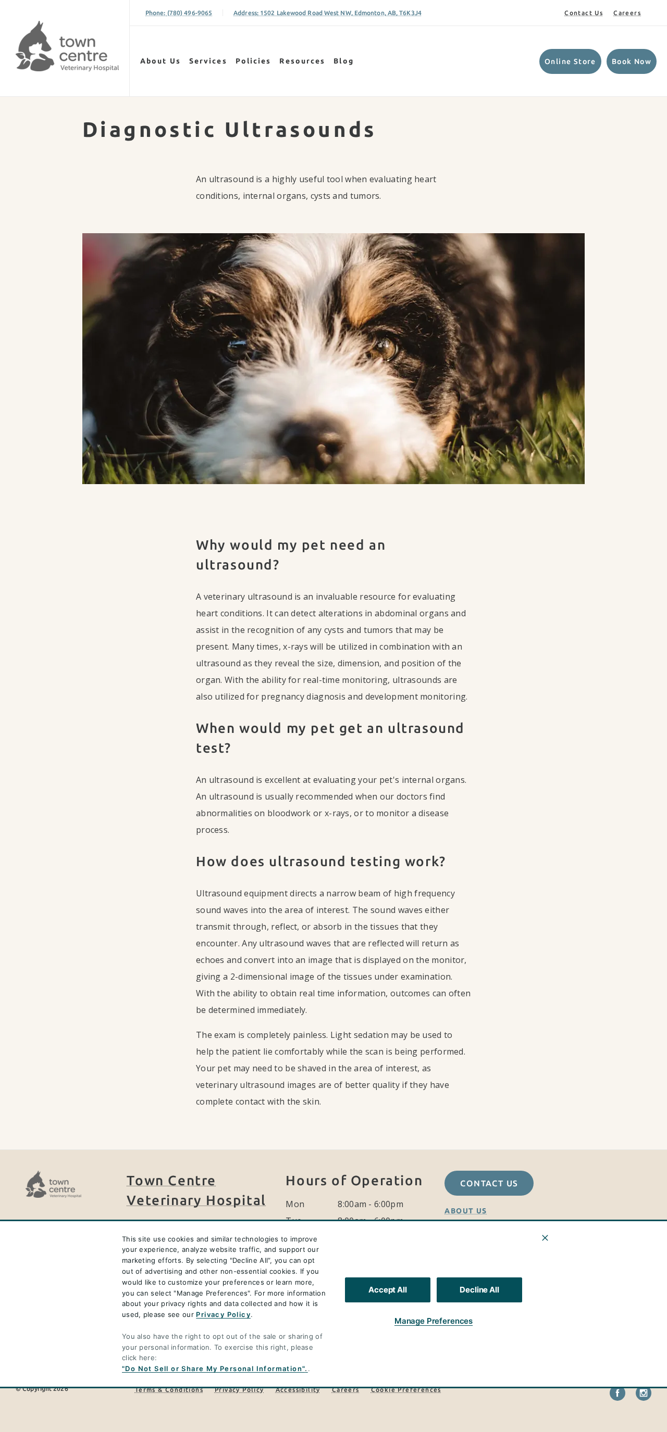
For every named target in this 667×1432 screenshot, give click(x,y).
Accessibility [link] (298, 1389)
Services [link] (208, 61)
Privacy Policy (223, 1314)
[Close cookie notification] (545, 1237)
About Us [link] (465, 1211)
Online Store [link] (570, 61)
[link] (67, 46)
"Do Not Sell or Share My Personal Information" (213, 1368)
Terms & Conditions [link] (169, 1389)
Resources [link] (302, 61)
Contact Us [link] (583, 12)
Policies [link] (253, 61)
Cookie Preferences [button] (406, 1389)
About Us (160, 61)
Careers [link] (627, 12)
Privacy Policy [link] (239, 1389)
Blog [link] (343, 61)
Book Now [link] (631, 61)
